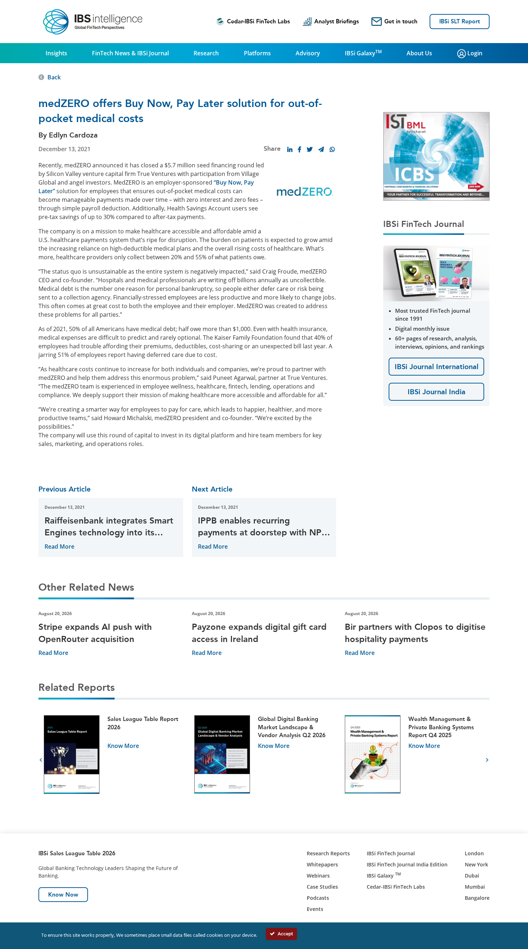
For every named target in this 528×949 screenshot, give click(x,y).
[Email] (321, 149)
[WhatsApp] (332, 149)
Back (54, 77)
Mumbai (475, 886)
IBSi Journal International (436, 366)
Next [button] (487, 760)
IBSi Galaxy (363, 52)
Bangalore (477, 897)
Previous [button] (40, 760)
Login (474, 53)
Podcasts (318, 897)
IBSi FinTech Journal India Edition (407, 864)
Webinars (318, 875)
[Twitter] (309, 149)
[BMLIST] (436, 156)
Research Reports (328, 853)
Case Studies (322, 886)
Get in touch (400, 21)
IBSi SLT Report (459, 21)
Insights (56, 53)
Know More (123, 746)
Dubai (472, 875)
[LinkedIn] (290, 149)
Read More (59, 546)
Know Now (63, 894)
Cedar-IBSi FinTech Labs (258, 21)
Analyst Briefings (336, 21)
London (474, 853)
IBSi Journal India (437, 391)
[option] (113, 760)
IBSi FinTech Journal (391, 853)
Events (315, 909)
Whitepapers (322, 864)
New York (476, 864)
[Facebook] (299, 149)
